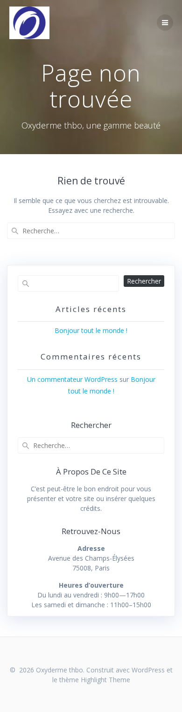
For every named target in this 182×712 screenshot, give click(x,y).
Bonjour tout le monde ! (91, 330)
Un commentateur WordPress (72, 379)
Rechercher (144, 281)
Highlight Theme (105, 679)
